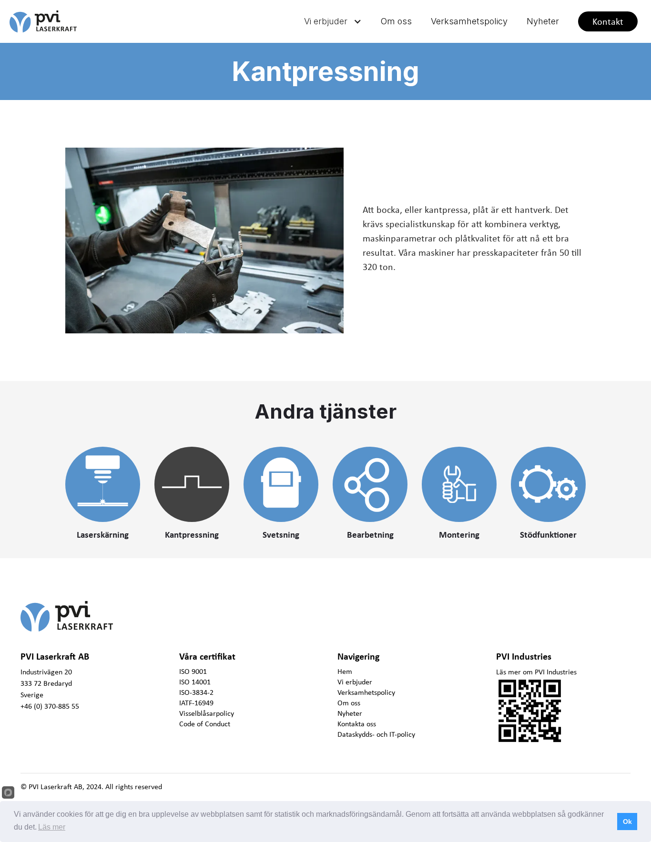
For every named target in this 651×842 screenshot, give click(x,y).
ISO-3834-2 (196, 692)
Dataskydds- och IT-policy (376, 734)
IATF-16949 (196, 702)
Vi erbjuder (354, 681)
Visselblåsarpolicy (206, 713)
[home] (62, 21)
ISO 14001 (195, 681)
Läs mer (51, 827)
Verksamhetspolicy (469, 21)
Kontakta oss (356, 723)
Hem (344, 671)
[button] (333, 21)
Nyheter (543, 21)
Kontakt (607, 21)
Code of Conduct (204, 723)
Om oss (396, 21)
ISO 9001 (193, 671)
